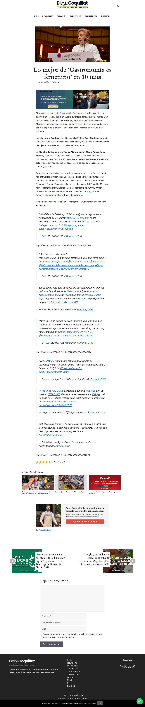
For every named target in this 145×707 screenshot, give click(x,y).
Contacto (71, 686)
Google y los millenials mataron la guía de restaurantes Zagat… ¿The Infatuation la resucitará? (94, 559)
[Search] (118, 6)
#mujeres (48, 401)
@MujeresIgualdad (74, 225)
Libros (70, 677)
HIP (88, 191)
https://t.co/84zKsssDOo (65, 302)
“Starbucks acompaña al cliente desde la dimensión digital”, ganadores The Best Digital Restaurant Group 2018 (50, 561)
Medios (70, 680)
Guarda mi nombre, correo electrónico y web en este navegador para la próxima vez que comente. (72, 635)
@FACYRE (70, 294)
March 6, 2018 (73, 236)
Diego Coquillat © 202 (72, 695)
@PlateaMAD (97, 261)
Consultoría (73, 668)
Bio (68, 683)
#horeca (80, 298)
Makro (60, 195)
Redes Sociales (45, 530)
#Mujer (99, 265)
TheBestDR (72, 674)
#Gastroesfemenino (66, 265)
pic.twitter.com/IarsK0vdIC (54, 371)
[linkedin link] (121, 666)
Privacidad (69, 698)
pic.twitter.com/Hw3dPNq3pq (56, 228)
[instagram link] (129, 666)
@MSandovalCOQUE (51, 390)
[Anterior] (12, 561)
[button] (140, 701)
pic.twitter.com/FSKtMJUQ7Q (55, 405)
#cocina (90, 390)
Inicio (69, 660)
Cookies (77, 698)
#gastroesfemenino (50, 294)
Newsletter (72, 663)
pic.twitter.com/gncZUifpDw (77, 335)
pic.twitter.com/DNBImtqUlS (73, 268)
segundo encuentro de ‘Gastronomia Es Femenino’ (61, 113)
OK (100, 703)
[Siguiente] (132, 561)
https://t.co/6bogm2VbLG (53, 261)
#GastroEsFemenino (77, 217)
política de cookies (90, 703)
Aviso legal (61, 698)
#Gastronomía (86, 265)
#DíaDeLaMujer (47, 268)
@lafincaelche (47, 265)
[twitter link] (125, 666)
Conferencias (73, 671)
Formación (72, 665)
